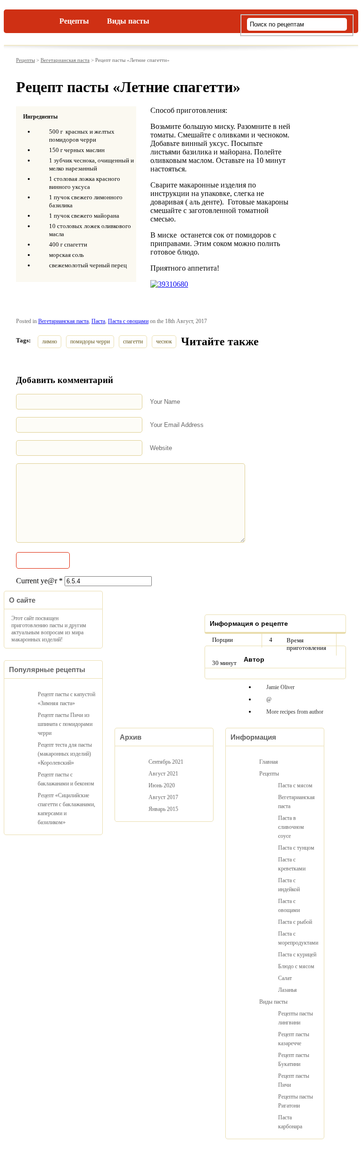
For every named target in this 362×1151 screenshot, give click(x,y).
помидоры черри (90, 341)
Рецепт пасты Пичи (293, 1080)
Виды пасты (128, 21)
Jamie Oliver (280, 687)
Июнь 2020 (161, 785)
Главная (37, 19)
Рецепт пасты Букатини (293, 1059)
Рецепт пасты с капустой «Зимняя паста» (66, 699)
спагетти (133, 341)
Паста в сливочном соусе (291, 827)
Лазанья (287, 990)
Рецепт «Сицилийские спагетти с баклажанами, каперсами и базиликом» (66, 809)
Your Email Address (177, 424)
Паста (98, 321)
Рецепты (74, 21)
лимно (49, 341)
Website (161, 448)
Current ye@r (39, 581)
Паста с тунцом (296, 847)
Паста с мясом (295, 785)
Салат (285, 978)
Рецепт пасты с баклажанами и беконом (66, 779)
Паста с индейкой (289, 885)
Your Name (165, 401)
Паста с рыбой (295, 922)
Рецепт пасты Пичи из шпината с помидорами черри (65, 724)
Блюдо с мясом (296, 966)
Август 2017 (163, 797)
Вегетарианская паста (65, 60)
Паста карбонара (290, 1122)
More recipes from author (294, 711)
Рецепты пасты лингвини (295, 1018)
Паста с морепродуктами (297, 938)
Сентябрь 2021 (165, 762)
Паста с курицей (297, 954)
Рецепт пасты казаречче (293, 1039)
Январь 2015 (163, 809)
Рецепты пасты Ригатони (295, 1101)
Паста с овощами (128, 321)
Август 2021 (163, 773)
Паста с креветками (291, 864)
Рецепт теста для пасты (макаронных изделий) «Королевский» (65, 754)
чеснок (164, 341)
